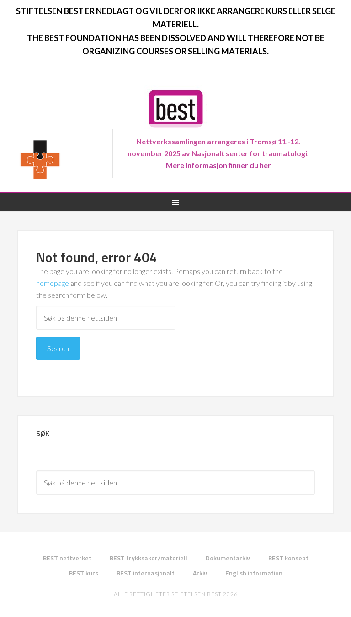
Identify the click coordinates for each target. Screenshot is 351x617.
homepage (52, 283)
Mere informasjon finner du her (218, 165)
